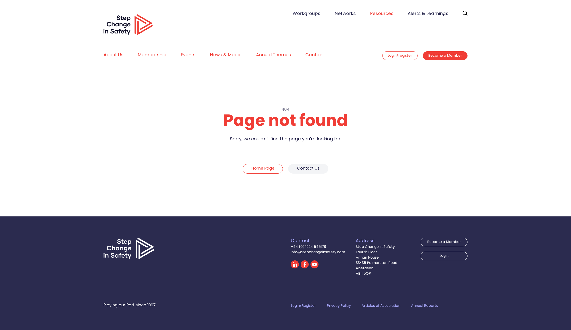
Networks (345, 13)
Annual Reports (424, 306)
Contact (314, 55)
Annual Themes (273, 55)
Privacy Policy (339, 306)
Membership (152, 55)
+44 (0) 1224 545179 (308, 247)
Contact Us (308, 168)
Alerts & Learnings (428, 13)
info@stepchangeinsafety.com (318, 252)
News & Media (226, 55)
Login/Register (303, 306)
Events (188, 55)
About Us (113, 55)
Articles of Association (381, 306)
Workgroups (306, 13)
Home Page (262, 168)
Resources (381, 13)
